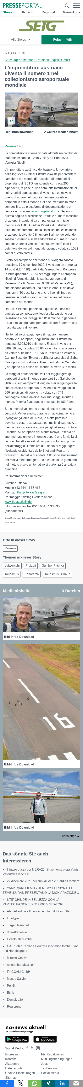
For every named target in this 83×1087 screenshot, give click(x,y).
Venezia (10, 146)
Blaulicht (27, 12)
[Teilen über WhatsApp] (35, 1083)
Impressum (12, 1054)
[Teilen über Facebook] (7, 1083)
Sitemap (11, 1077)
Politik (11, 985)
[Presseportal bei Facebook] (26, 1048)
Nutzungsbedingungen (56, 1059)
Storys (8, 12)
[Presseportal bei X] (31, 1048)
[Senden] (76, 1083)
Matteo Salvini (16, 978)
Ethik (10, 992)
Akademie (12, 1063)
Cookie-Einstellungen (20, 1073)
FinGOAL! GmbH (18, 971)
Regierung (14, 1006)
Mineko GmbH (17, 957)
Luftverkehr (12, 565)
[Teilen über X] (21, 1083)
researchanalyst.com (21, 964)
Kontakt (10, 1059)
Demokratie (15, 999)
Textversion (49, 1068)
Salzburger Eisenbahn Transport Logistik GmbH (37, 60)
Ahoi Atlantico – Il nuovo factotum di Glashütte (38, 911)
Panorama (32, 574)
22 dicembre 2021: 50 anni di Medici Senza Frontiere (43, 881)
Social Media (50, 1073)
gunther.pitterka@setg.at (28, 492)
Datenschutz (13, 1068)
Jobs (44, 1063)
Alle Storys (19, 39)
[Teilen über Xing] (48, 1083)
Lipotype (13, 918)
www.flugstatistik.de (45, 211)
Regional (48, 12)
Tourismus (12, 574)
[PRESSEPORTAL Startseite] (22, 5)
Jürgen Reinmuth (18, 925)
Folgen (58, 39)
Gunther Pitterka (53, 565)
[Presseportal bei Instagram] (37, 1047)
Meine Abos (71, 12)
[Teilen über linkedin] (62, 1083)
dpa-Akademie (17, 932)
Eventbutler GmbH (19, 939)
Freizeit (31, 565)
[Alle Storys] (41, 31)
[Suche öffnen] (67, 6)
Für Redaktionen (52, 1054)
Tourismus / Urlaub (57, 574)
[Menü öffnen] (76, 6)
